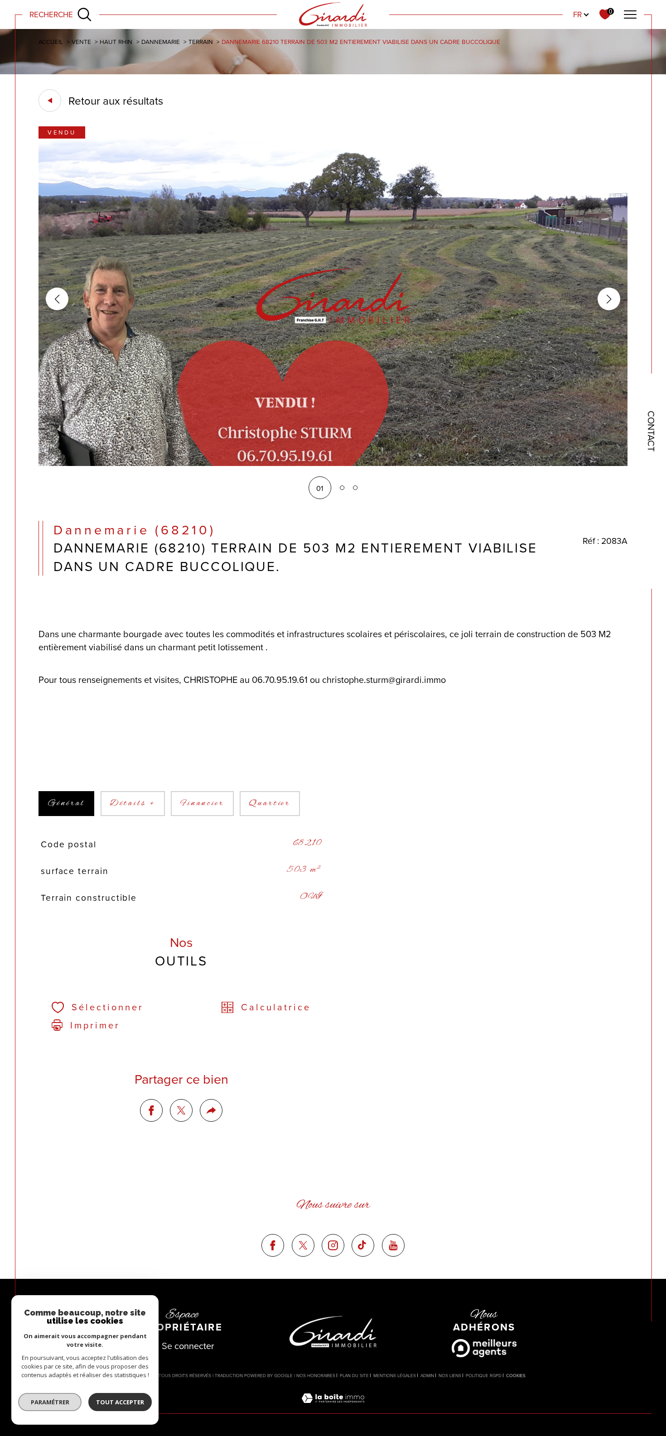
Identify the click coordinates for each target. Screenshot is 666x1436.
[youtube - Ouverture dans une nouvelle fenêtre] (393, 1245)
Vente (81, 41)
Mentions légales (394, 1375)
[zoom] (333, 463)
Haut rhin (116, 41)
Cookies (516, 1375)
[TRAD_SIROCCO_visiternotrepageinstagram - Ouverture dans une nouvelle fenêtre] (333, 1245)
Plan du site (354, 1375)
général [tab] (66, 803)
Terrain (200, 41)
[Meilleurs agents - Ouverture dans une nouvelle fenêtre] (484, 1348)
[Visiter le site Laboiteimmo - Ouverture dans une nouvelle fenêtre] (333, 1407)
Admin (427, 1375)
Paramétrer (50, 1402)
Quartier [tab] (269, 803)
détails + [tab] (132, 803)
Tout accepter (120, 1402)
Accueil (51, 41)
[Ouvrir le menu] (630, 14)
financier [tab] (202, 803)
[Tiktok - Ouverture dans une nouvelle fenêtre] (363, 1245)
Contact (651, 431)
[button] (609, 299)
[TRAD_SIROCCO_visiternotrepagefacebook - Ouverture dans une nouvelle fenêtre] (272, 1245)
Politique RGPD (484, 1375)
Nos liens (450, 1375)
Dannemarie (160, 41)
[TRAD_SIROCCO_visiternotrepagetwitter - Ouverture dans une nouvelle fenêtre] (303, 1245)
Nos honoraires (315, 1375)
